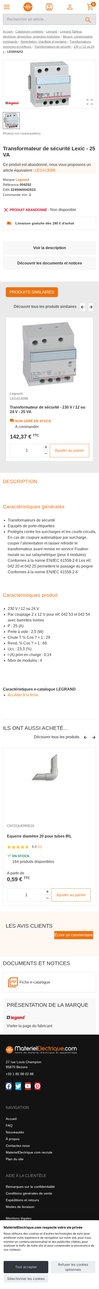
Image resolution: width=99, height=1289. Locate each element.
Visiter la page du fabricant (29, 1026)
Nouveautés (15, 1132)
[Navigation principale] (7, 7)
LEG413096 (45, 170)
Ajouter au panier (69, 450)
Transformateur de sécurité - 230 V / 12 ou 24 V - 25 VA (47, 409)
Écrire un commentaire (74, 935)
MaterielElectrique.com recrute (29, 1152)
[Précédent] (82, 307)
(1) (40, 847)
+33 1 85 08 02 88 (20, 1074)
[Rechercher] (88, 19)
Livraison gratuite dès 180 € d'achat (44, 223)
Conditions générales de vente (29, 1193)
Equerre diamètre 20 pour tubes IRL (39, 836)
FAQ (9, 1125)
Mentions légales (18, 1218)
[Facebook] (9, 1086)
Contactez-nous (18, 1146)
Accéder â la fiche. (23, 695)
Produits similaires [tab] (32, 292)
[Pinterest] (37, 1086)
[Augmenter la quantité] (46, 447)
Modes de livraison (20, 1207)
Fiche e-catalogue (34, 982)
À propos (12, 1139)
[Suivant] (91, 307)
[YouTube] (28, 1086)
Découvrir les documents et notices (49, 263)
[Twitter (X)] (18, 1086)
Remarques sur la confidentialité (30, 1187)
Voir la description (49, 248)
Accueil (11, 1119)
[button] (70, 7)
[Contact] (49, 7)
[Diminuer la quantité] (46, 453)
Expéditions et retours (22, 1200)
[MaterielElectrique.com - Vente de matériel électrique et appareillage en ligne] (27, 7)
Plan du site (15, 1159)
